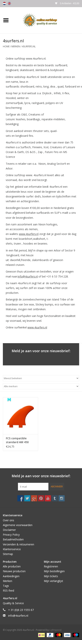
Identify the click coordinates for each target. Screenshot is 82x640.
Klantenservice (12, 549)
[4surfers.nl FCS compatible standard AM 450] (20, 415)
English (9, 3)
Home (6, 46)
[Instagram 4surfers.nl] (62, 498)
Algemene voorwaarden (17, 525)
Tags (6, 586)
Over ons (8, 520)
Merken (15, 46)
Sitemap (8, 554)
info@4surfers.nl (28, 276)
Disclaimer (9, 530)
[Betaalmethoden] (41, 634)
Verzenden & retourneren (18, 544)
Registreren (51, 566)
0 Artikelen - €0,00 (69, 3)
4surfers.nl (29, 46)
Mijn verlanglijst (53, 581)
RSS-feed (8, 590)
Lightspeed (55, 630)
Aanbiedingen (11, 576)
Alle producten (12, 566)
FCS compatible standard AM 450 (17, 440)
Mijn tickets (51, 576)
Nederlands (4, 3)
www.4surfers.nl (29, 234)
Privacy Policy (11, 534)
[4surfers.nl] (47, 20)
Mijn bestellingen (54, 571)
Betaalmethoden (13, 539)
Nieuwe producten (14, 571)
